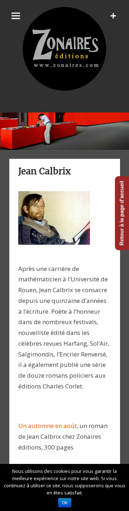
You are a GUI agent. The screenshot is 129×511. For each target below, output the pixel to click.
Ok (64, 502)
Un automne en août (47, 426)
